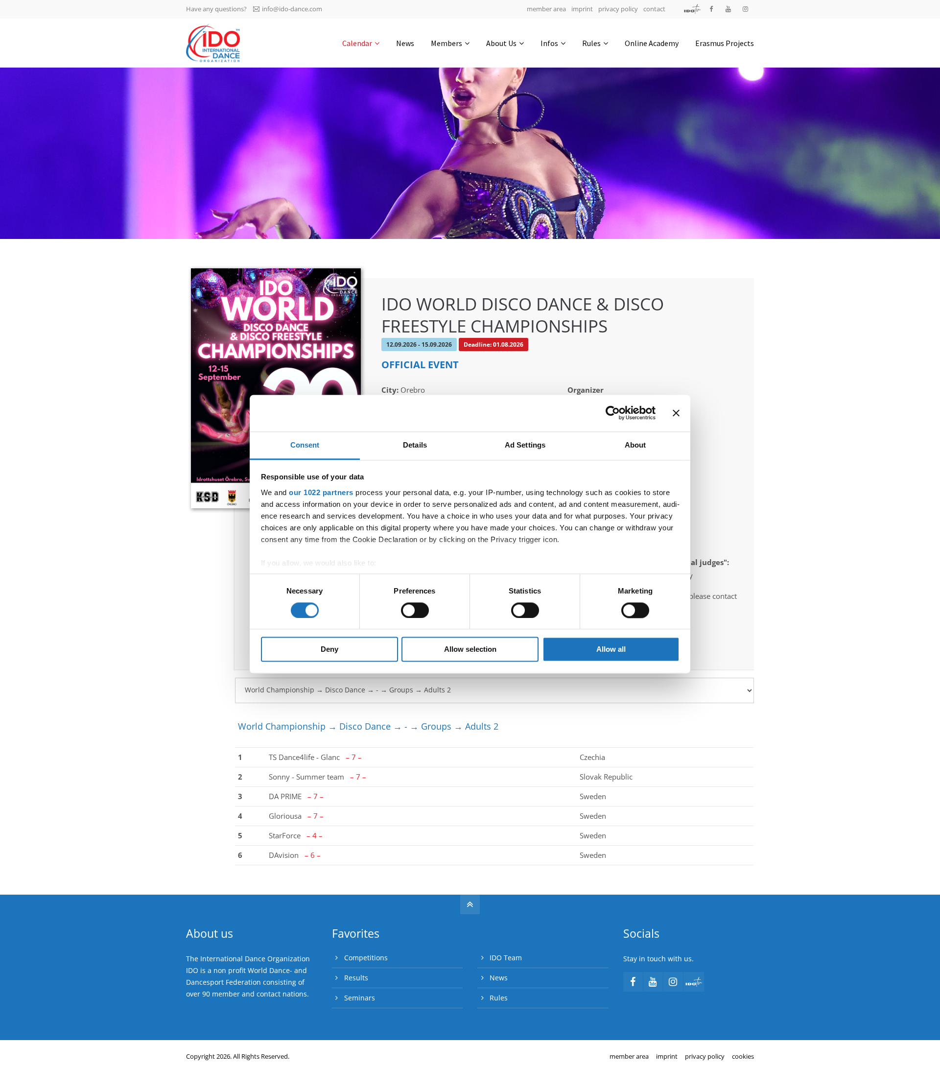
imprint (582, 8)
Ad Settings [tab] (525, 445)
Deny (329, 649)
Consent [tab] (305, 445)
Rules (499, 997)
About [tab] (635, 445)
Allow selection (470, 649)
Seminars (359, 997)
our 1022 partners (321, 492)
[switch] (415, 610)
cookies (743, 1056)
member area (546, 8)
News (499, 977)
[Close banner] (676, 412)
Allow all (611, 649)
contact (654, 8)
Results (356, 977)
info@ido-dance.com (292, 8)
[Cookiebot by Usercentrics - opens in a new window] (613, 412)
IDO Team (506, 957)
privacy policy (618, 8)
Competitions (366, 957)
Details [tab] (415, 445)
